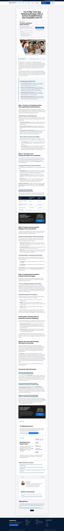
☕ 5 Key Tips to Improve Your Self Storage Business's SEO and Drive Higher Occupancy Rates (31, 504)
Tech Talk (29, 3)
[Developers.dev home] (13, 3)
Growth (26, 2)
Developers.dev (12, 520)
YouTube (47, 526)
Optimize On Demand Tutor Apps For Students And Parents (30, 159)
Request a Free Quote (40, 221)
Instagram (47, 523)
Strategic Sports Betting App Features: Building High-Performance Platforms (31, 472)
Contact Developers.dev (39, 521)
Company (32, 2)
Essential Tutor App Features (34, 133)
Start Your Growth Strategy (40, 414)
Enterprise (23, 2)
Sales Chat (53, 0)
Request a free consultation (48, 0)
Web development (28, 521)
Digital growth (27, 523)
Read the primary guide (39, 27)
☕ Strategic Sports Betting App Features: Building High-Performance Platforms (29, 507)
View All (32, 510)
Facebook (47, 521)
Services (19, 2)
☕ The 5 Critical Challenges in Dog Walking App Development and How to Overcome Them (31, 508)
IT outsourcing (27, 522)
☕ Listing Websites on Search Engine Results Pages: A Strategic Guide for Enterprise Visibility (31, 503)
